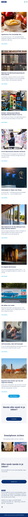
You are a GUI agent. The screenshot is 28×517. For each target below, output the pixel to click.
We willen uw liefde (7, 305)
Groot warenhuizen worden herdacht (13, 151)
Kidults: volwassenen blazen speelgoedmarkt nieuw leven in (11, 113)
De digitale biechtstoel (8, 267)
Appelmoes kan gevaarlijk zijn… (11, 34)
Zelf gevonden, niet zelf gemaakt (12, 344)
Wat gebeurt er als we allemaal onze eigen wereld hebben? (13, 227)
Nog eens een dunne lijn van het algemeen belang (12, 381)
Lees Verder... (4, 43)
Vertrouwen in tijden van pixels (11, 190)
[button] (25, 2)
